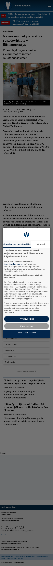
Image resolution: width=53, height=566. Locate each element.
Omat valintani (26, 326)
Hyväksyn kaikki (26, 319)
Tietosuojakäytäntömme (26, 333)
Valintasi (41, 244)
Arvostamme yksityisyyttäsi (17, 244)
